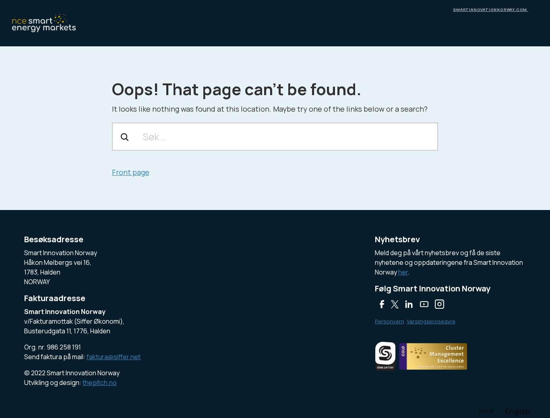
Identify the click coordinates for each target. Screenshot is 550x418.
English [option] (517, 411)
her (403, 272)
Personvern (389, 321)
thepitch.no (100, 382)
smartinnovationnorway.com (490, 9)
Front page (130, 172)
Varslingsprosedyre (431, 321)
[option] (517, 411)
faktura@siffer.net (114, 356)
